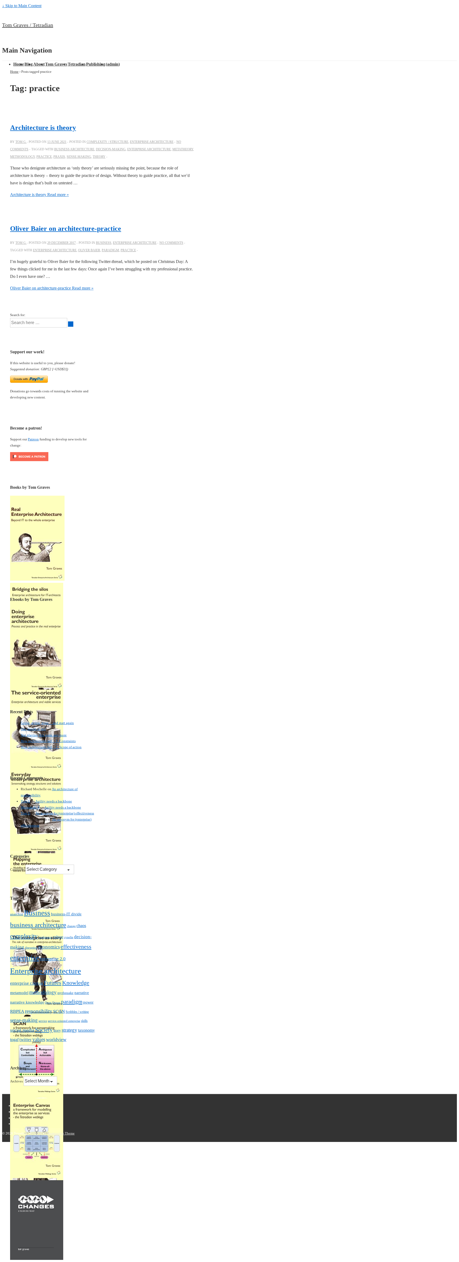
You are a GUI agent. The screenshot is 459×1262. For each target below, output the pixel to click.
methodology (22, 157)
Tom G (25, 801)
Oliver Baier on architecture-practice (65, 228)
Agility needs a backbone (53, 801)
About (39, 64)
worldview (56, 1039)
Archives (16, 1081)
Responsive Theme (61, 1133)
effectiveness (76, 946)
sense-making (79, 157)
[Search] (70, 324)
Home (18, 64)
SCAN (59, 1011)
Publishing (95, 64)
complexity (24, 936)
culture (58, 937)
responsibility (38, 1011)
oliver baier (89, 250)
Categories (18, 870)
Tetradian (77, 64)
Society (44, 1029)
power (88, 1002)
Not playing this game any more (44, 735)
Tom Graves (56, 64)
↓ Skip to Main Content (21, 5)
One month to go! (33, 729)
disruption (31, 947)
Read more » (39, 194)
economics (49, 947)
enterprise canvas (26, 983)
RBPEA (17, 1011)
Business (103, 243)
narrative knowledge (27, 1002)
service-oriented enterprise (64, 1020)
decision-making (111, 149)
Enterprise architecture (151, 142)
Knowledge (75, 983)
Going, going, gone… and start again (47, 723)
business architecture (74, 149)
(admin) (113, 64)
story (57, 1030)
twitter (25, 1039)
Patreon (33, 439)
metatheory (182, 149)
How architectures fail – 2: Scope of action (51, 747)
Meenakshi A (30, 807)
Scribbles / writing (77, 1012)
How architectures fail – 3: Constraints (48, 741)
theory (99, 157)
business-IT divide (66, 914)
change (71, 926)
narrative (81, 993)
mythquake (65, 993)
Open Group (52, 1002)
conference (45, 937)
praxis (59, 157)
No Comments (171, 243)
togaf (14, 1039)
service (43, 1020)
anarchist (16, 914)
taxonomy (86, 1030)
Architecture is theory (43, 127)
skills (84, 1021)
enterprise (24, 958)
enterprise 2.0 (53, 958)
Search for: (18, 315)
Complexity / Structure (107, 142)
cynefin (68, 937)
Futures (52, 983)
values (38, 1039)
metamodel (19, 992)
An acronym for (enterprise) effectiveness (64, 813)
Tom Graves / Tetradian (27, 25)
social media (22, 1030)
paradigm (110, 250)
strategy (69, 1030)
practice (44, 157)
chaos (81, 925)
